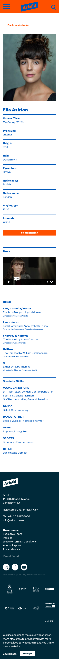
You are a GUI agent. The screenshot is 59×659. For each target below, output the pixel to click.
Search (53, 7)
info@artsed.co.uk (13, 520)
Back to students (18, 25)
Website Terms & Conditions (20, 541)
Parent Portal (11, 556)
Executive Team (12, 533)
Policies (7, 537)
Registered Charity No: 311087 (20, 509)
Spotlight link (29, 232)
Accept (27, 653)
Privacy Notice (11, 549)
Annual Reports (12, 545)
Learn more (10, 653)
